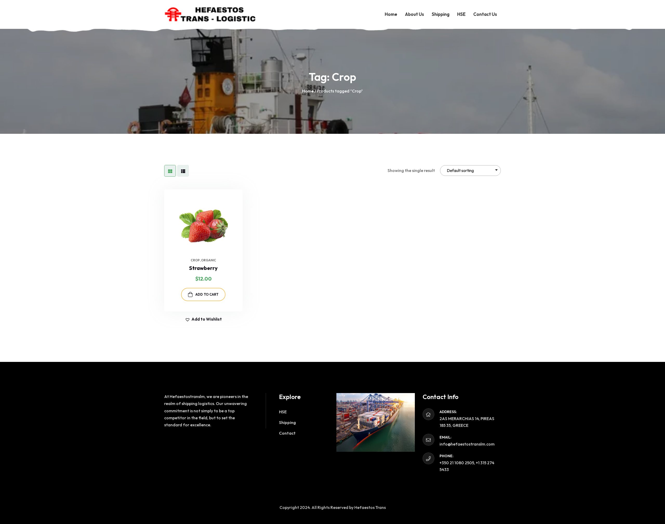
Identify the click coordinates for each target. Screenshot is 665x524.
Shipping (440, 14)
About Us (414, 14)
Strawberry (203, 268)
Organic (208, 260)
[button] (239, 205)
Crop (195, 260)
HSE (461, 14)
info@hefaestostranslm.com (467, 444)
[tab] (170, 171)
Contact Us (485, 14)
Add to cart (206, 294)
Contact (287, 433)
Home (391, 14)
